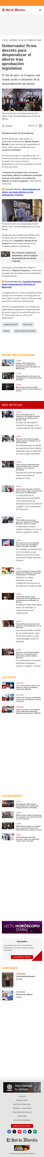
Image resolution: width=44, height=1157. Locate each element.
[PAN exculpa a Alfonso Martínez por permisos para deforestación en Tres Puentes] (8, 815)
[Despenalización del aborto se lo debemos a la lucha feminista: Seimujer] (8, 376)
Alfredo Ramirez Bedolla (25, 331)
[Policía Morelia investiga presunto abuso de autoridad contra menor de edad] (8, 838)
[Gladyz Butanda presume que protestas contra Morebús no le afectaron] (8, 633)
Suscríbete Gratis (22, 957)
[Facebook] (9, 1131)
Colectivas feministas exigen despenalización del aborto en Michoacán (21, 284)
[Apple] (30, 1131)
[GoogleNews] (25, 1131)
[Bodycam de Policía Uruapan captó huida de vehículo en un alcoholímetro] (8, 446)
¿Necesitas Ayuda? (22, 1126)
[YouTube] (19, 1131)
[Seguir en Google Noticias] (40, 126)
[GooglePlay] (35, 1131)
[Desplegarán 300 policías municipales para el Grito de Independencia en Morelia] (8, 804)
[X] (14, 1131)
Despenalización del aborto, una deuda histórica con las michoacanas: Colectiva (21, 192)
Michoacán (27, 324)
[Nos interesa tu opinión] (22, 1087)
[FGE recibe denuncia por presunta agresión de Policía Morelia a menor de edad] (8, 526)
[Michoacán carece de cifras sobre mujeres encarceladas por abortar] (8, 387)
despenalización (10, 324)
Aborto (6, 331)
